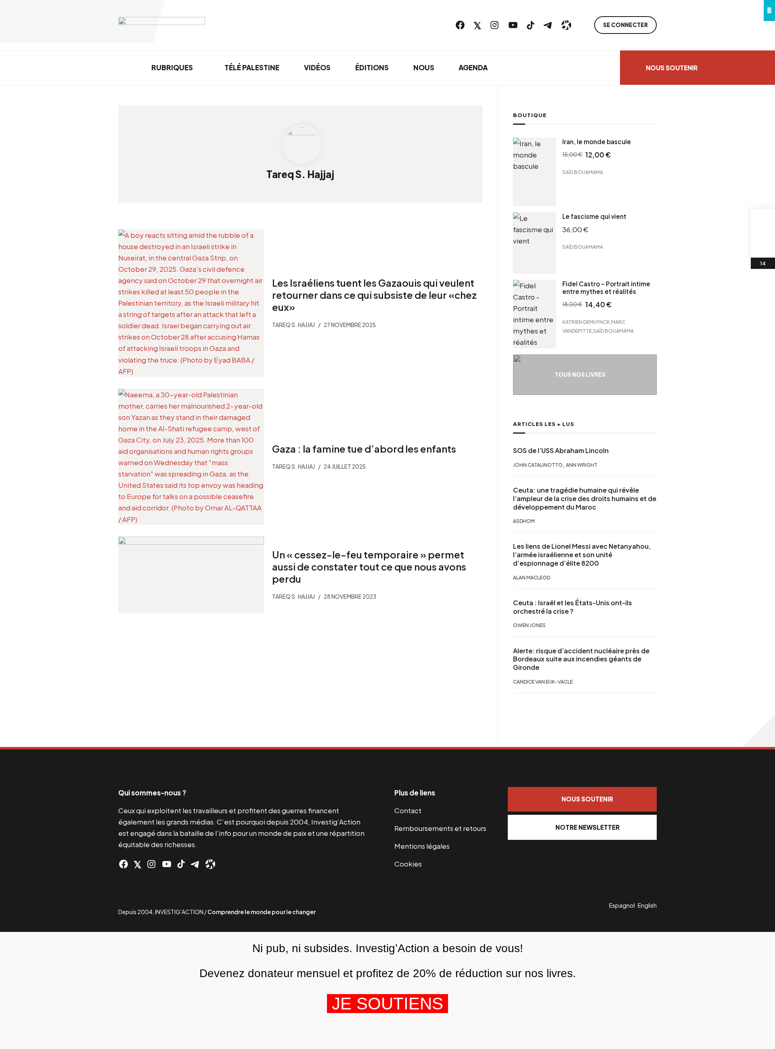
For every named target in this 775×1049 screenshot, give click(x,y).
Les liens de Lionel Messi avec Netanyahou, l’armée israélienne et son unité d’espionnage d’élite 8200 (582, 554)
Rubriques (172, 67)
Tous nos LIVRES (580, 374)
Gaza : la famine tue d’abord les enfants (364, 448)
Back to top (759, 731)
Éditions (372, 67)
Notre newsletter (587, 827)
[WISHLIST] (763, 245)
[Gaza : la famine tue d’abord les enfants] (191, 457)
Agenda (473, 67)
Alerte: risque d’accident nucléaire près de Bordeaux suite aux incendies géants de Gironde (581, 659)
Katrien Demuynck (586, 322)
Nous (423, 67)
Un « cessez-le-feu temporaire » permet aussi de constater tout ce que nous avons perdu (369, 566)
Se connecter (625, 24)
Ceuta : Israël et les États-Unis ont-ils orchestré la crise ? (572, 607)
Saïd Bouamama (582, 172)
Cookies (408, 863)
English (647, 905)
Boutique (530, 115)
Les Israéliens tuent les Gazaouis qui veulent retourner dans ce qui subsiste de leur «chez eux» (374, 295)
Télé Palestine (251, 67)
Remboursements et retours (440, 828)
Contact (407, 810)
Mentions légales (422, 845)
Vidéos (317, 67)
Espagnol (622, 905)
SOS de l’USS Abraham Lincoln (561, 451)
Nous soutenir (672, 67)
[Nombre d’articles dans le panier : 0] (763, 221)
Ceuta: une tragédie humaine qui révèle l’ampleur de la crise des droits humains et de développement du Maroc (584, 498)
